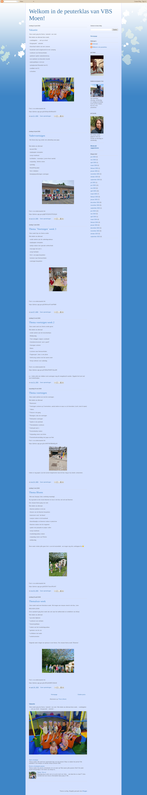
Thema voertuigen (38, 393)
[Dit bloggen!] (57, 116)
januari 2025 (94, 199)
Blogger (85, 791)
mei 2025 (93, 188)
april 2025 (93, 191)
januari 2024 (94, 225)
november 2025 (94, 174)
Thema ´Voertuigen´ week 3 (42, 229)
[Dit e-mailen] (55, 116)
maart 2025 (93, 194)
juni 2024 (93, 211)
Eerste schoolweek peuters (37, 766)
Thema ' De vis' (41, 772)
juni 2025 (93, 185)
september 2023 (95, 236)
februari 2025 (94, 196)
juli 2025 (92, 182)
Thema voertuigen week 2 (41, 322)
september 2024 (95, 208)
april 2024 (93, 216)
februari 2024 (94, 222)
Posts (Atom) (62, 699)
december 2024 (94, 202)
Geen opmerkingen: (46, 116)
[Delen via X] (59, 116)
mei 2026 (93, 159)
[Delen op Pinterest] (63, 116)
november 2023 (94, 231)
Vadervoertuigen (37, 135)
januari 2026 (94, 171)
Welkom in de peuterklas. (99, 47)
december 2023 (94, 228)
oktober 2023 (94, 233)
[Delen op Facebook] (61, 116)
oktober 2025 (94, 176)
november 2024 (94, 205)
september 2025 (95, 179)
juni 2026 (93, 157)
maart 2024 (93, 219)
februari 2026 (94, 168)
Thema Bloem (36, 492)
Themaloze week (37, 601)
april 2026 (93, 162)
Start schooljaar (33, 760)
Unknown (95, 44)
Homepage (54, 694)
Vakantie (33, 30)
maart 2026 (93, 165)
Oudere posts (82, 694)
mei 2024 (93, 214)
